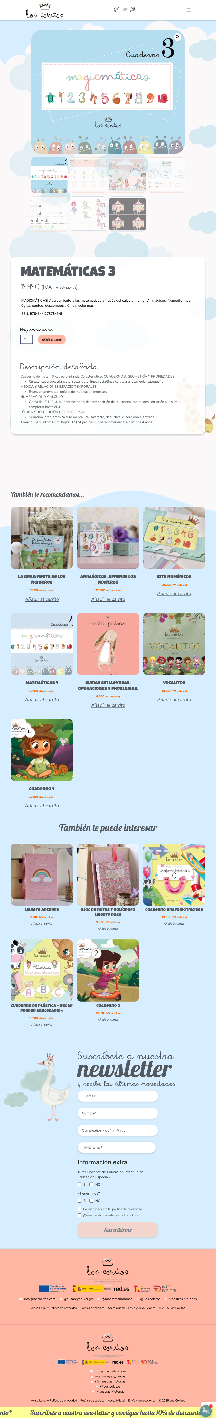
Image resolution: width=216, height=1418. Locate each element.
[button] (188, 10)
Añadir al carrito (52, 339)
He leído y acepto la (112, 1209)
